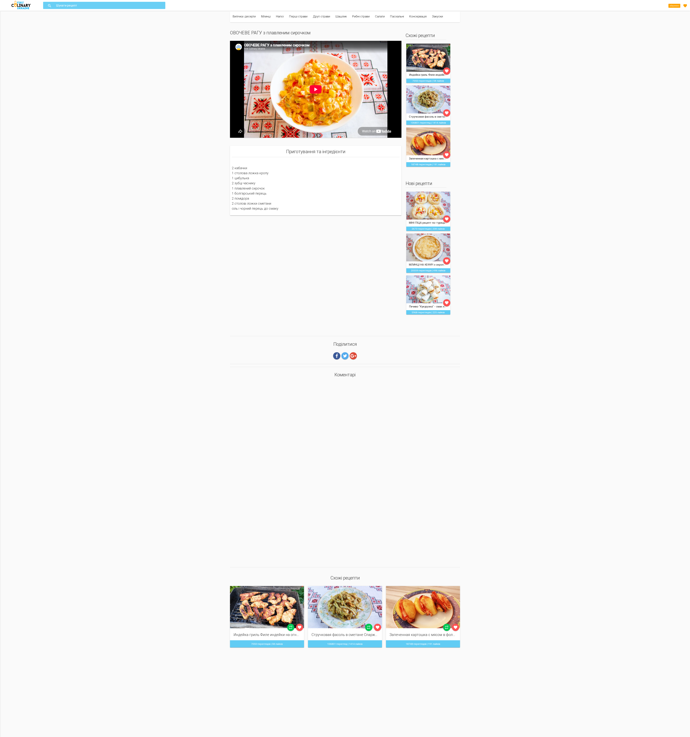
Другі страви (321, 16)
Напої (280, 16)
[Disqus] (345, 428)
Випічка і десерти (244, 16)
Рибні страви (361, 16)
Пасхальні (397, 16)
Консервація (418, 16)
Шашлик (341, 16)
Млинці (266, 16)
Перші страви (298, 16)
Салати (380, 16)
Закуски (437, 16)
